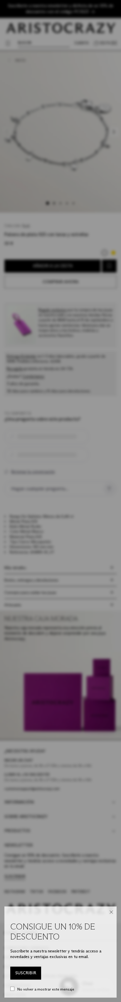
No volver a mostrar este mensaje (45, 989)
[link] (25, 973)
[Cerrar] (111, 912)
